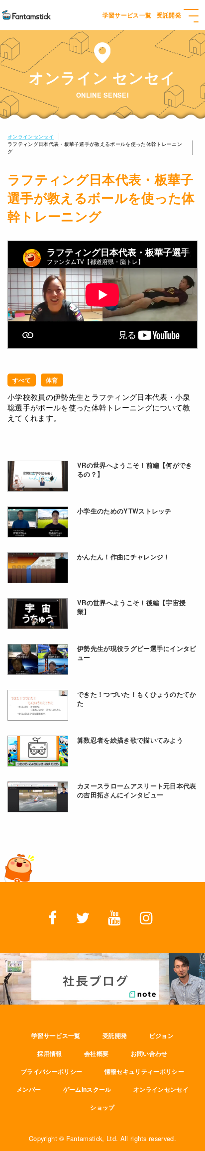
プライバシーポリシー (51, 1071)
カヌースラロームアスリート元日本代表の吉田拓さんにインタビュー (137, 790)
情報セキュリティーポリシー (144, 1071)
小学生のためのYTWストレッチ (124, 511)
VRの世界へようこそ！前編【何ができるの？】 (135, 470)
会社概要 (96, 1053)
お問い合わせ (149, 1053)
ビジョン (161, 1035)
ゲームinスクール (87, 1089)
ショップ (102, 1107)
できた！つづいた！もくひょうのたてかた (137, 699)
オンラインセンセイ (30, 136)
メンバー (28, 1089)
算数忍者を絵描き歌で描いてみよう (130, 740)
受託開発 (114, 1035)
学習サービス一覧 (56, 1035)
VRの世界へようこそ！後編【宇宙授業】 (131, 607)
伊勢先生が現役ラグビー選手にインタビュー (137, 653)
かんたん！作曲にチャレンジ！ (123, 556)
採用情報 (49, 1053)
